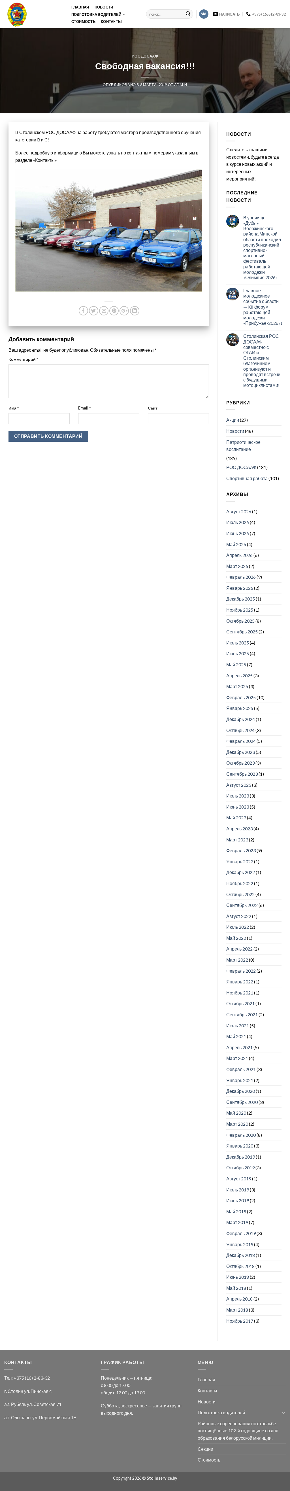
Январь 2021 (239, 1080)
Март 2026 (237, 566)
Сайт (152, 408)
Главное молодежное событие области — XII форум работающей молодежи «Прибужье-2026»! (262, 307)
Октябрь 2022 (240, 894)
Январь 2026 (239, 588)
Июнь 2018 (237, 1277)
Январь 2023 (239, 861)
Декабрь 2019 (240, 1156)
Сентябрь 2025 (242, 631)
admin (180, 84)
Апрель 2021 (239, 1047)
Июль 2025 (237, 642)
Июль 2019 (237, 1189)
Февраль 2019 (241, 1233)
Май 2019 (236, 1211)
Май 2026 (236, 544)
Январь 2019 (239, 1244)
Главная (80, 7)
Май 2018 (236, 1288)
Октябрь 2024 (240, 730)
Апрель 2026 (239, 555)
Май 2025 (236, 664)
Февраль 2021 (241, 1069)
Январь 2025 (239, 708)
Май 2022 (236, 938)
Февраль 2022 (241, 971)
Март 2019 (237, 1222)
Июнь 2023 (237, 806)
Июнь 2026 (237, 533)
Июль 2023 (237, 795)
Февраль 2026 (241, 577)
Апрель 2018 (239, 1298)
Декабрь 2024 (240, 719)
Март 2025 (237, 686)
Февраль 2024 (241, 741)
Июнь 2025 (237, 653)
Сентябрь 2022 (242, 905)
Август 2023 (238, 785)
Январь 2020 (239, 1145)
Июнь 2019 (237, 1200)
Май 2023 (236, 817)
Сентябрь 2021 (242, 1014)
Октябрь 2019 (240, 1167)
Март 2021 (237, 1058)
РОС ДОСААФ (145, 56)
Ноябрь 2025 (239, 609)
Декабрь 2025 (240, 598)
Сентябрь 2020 (242, 1102)
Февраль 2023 (241, 850)
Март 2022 (237, 959)
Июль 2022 (237, 927)
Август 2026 (238, 511)
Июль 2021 (237, 1025)
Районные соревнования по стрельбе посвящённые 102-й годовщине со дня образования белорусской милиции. (238, 1431)
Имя (13, 408)
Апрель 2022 (239, 948)
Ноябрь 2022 (239, 883)
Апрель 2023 (239, 828)
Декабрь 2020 (240, 1091)
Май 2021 (236, 1036)
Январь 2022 (239, 981)
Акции (232, 420)
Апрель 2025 (239, 675)
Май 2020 (236, 1112)
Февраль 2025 (241, 697)
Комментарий (23, 359)
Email (84, 408)
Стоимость (83, 21)
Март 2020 (237, 1124)
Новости (104, 7)
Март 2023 (237, 839)
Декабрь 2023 (240, 752)
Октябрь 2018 (240, 1266)
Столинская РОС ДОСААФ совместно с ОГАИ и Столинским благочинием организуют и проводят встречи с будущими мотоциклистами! (261, 360)
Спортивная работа (247, 478)
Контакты (111, 21)
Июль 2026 (237, 522)
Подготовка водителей (96, 14)
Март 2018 (237, 1309)
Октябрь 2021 (240, 1003)
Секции (205, 1449)
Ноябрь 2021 (239, 992)
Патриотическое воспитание (243, 445)
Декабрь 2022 (240, 872)
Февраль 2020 (241, 1135)
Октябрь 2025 (240, 620)
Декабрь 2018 (240, 1255)
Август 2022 (238, 916)
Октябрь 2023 (240, 762)
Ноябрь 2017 (239, 1321)
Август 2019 (238, 1178)
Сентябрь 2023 (242, 774)
